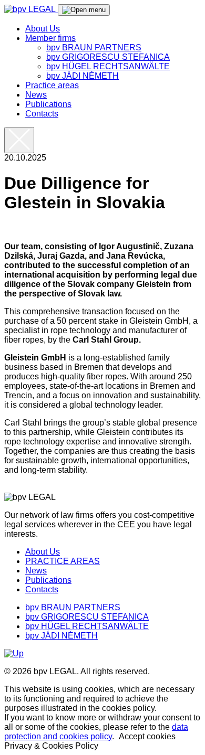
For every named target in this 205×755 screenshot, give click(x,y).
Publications (48, 104)
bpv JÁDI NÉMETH (82, 75)
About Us (42, 28)
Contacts (41, 113)
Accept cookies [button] (147, 736)
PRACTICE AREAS (62, 561)
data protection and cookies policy (96, 731)
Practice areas (52, 85)
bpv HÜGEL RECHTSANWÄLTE (108, 66)
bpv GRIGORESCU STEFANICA (108, 56)
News (36, 94)
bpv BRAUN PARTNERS (93, 47)
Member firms (50, 38)
